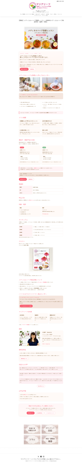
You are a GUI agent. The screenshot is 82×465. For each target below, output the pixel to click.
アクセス (51, 14)
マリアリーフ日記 (45, 15)
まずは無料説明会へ (39, 413)
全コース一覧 (28, 14)
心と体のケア (43, 14)
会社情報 (47, 14)
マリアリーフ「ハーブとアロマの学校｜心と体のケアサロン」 (41, 459)
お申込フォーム (36, 168)
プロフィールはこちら (46, 343)
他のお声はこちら (41, 386)
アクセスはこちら (45, 213)
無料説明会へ (32, 69)
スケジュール (60, 14)
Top (20, 14)
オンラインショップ (37, 15)
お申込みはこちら (23, 179)
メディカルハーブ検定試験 (42, 282)
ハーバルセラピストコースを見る (26, 306)
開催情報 (23, 14)
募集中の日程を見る (24, 69)
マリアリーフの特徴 (25, 324)
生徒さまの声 (37, 14)
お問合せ (55, 14)
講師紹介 (33, 14)
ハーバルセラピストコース (50, 413)
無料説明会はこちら (24, 358)
